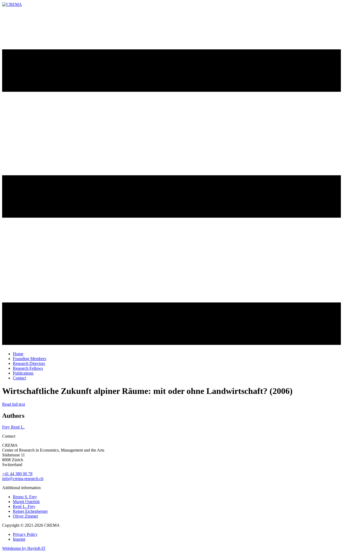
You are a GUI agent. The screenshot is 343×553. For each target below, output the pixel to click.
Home (18, 353)
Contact (19, 378)
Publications (23, 373)
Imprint (19, 539)
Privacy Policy (25, 534)
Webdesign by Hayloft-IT (24, 548)
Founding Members (29, 358)
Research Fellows (28, 368)
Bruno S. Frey (25, 497)
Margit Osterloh (26, 501)
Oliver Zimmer (25, 516)
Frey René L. (13, 427)
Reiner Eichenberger (30, 511)
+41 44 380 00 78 (17, 473)
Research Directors (29, 363)
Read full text (13, 404)
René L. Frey (24, 506)
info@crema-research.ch (22, 478)
